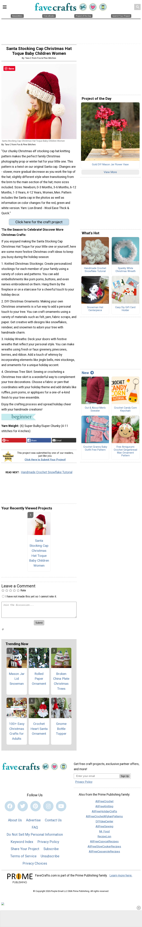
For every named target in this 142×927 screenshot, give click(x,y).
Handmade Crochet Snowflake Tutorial (46, 472)
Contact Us (53, 820)
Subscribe (51, 849)
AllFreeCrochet (104, 801)
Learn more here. (121, 875)
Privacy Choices (35, 863)
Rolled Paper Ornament (39, 679)
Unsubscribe (50, 856)
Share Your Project (25, 849)
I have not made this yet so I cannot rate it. (31, 596)
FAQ (35, 827)
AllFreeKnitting (104, 806)
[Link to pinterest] (35, 806)
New (85, 373)
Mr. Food (104, 831)
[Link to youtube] (61, 806)
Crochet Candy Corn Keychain (125, 409)
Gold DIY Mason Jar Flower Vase (110, 164)
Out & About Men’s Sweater (95, 409)
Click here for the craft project (39, 222)
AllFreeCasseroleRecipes (104, 851)
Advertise (33, 820)
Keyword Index (22, 842)
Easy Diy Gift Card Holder (125, 309)
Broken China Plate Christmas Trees (61, 681)
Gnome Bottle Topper (61, 729)
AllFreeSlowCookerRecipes (104, 846)
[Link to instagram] (48, 806)
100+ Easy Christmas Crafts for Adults (16, 731)
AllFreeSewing (104, 826)
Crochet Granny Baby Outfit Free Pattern (95, 448)
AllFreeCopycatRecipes (104, 841)
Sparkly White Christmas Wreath (126, 270)
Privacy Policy (48, 842)
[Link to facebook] (10, 806)
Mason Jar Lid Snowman (17, 679)
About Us (15, 820)
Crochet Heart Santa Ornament (39, 729)
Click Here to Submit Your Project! (45, 459)
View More (110, 172)
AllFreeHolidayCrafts (104, 811)
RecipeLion (104, 836)
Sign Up (125, 776)
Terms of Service (23, 856)
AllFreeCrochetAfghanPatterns (104, 816)
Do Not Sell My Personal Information (35, 834)
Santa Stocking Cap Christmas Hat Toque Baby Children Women (39, 553)
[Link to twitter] (22, 806)
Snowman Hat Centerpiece (95, 309)
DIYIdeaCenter (104, 821)
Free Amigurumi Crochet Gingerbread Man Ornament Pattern (125, 451)
